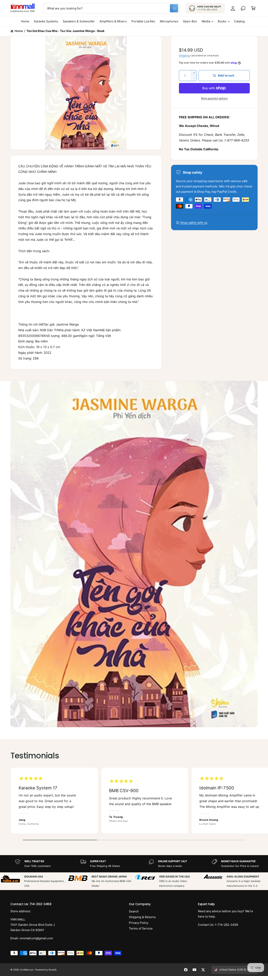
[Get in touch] (243, 8)
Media (206, 21)
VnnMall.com (27, 969)
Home (19, 31)
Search (134, 911)
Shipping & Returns (142, 917)
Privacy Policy (138, 923)
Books (222, 21)
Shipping (184, 55)
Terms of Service (141, 928)
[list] (134, 801)
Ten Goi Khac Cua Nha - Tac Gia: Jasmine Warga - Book (65, 31)
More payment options (214, 98)
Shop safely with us (193, 222)
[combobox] (111, 8)
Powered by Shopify (45, 969)
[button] (253, 8)
